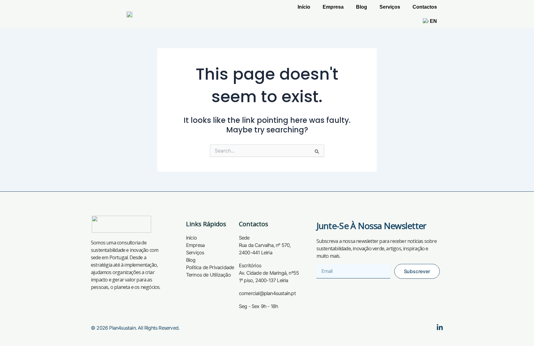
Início (304, 7)
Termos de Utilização (208, 275)
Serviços (389, 7)
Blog (361, 7)
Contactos (425, 7)
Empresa (333, 7)
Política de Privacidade (210, 267)
